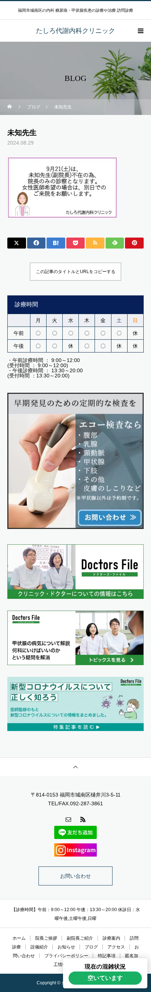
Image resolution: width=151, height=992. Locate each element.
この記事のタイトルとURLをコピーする (75, 271)
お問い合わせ (75, 876)
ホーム (19, 938)
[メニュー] (140, 31)
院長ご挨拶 (46, 938)
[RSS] (82, 819)
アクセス (116, 947)
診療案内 (111, 938)
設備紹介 (39, 947)
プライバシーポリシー (66, 955)
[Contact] (68, 819)
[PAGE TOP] (75, 766)
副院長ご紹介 (80, 938)
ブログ (91, 947)
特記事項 (106, 955)
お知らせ (66, 947)
